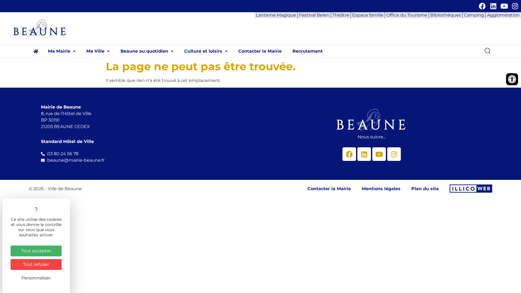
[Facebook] (482, 6)
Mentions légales (381, 188)
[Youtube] (504, 6)
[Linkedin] (493, 6)
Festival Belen (314, 15)
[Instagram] (515, 6)
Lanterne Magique (276, 15)
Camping (474, 15)
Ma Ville (95, 51)
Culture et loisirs (203, 51)
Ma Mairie (59, 51)
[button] (62, 51)
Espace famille (367, 15)
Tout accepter (36, 250)
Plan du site (425, 188)
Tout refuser (36, 264)
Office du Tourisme (406, 15)
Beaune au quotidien (144, 51)
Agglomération (503, 15)
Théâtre (340, 15)
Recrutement (308, 51)
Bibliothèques (445, 15)
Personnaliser (36, 278)
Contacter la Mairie (260, 51)
